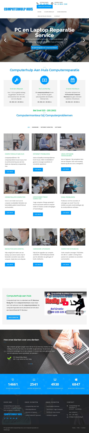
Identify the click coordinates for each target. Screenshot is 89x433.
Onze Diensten (61, 11)
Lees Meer (10, 172)
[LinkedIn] (14, 418)
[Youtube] (16, 418)
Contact (57, 16)
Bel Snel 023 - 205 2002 (16, 102)
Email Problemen (68, 197)
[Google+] (7, 418)
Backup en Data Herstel (14, 249)
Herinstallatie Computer (15, 197)
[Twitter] (11, 418)
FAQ (78, 428)
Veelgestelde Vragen (44, 16)
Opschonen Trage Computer (40, 198)
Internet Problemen (41, 154)
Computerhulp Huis (18, 428)
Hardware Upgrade (52, 415)
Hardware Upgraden (41, 249)
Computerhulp (49, 11)
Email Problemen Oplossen (33, 415)
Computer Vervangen (69, 249)
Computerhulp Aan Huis (14, 154)
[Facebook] (5, 418)
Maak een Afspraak (44, 6)
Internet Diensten (47, 127)
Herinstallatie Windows (53, 406)
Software (58, 127)
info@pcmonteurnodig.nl (76, 417)
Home (39, 11)
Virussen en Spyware (31, 412)
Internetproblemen (31, 409)
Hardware (35, 127)
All (29, 127)
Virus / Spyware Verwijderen (67, 155)
